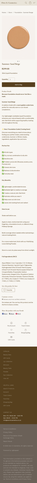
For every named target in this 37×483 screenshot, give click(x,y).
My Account (11, 326)
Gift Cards (11, 340)
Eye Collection (8, 375)
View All (5, 378)
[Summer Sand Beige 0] (18, 38)
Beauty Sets (7, 354)
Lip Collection (7, 361)
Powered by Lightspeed (11, 450)
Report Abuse (7, 441)
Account (6, 392)
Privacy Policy (7, 432)
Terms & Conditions (9, 429)
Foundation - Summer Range (24, 12)
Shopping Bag (25, 333)
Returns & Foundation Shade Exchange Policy (12, 437)
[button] (9, 3)
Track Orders (25, 326)
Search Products (8, 388)
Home (4, 12)
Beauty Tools (7, 368)
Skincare (6, 365)
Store (10, 12)
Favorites (11, 333)
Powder (5, 371)
